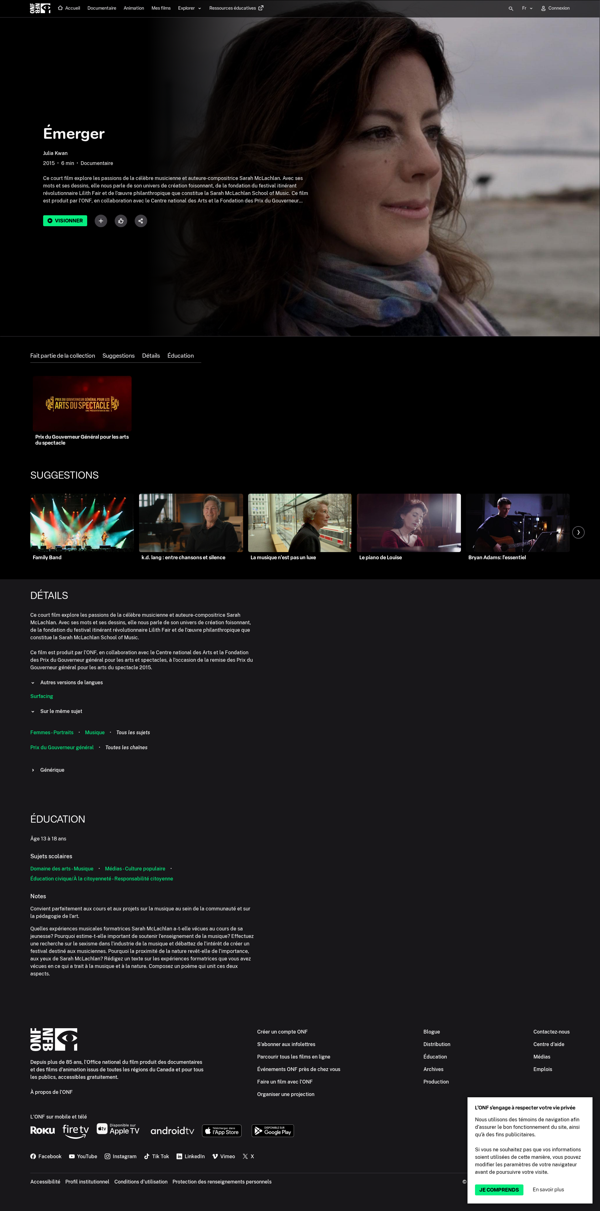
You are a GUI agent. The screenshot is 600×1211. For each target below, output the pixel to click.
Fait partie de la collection (62, 355)
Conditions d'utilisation (141, 1182)
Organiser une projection (285, 1094)
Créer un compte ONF (282, 1032)
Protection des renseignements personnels (222, 1182)
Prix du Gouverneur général (62, 747)
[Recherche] (511, 8)
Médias (541, 1057)
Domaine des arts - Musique (61, 869)
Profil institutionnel (87, 1182)
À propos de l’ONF (51, 1092)
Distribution (436, 1044)
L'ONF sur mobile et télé (58, 1117)
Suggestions (118, 355)
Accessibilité (45, 1182)
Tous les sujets (133, 732)
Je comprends (499, 1190)
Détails (151, 355)
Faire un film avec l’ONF (285, 1082)
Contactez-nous (551, 1032)
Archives (433, 1069)
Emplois (542, 1069)
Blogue (431, 1032)
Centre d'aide (548, 1044)
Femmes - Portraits (51, 732)
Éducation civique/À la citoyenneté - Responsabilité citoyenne (101, 879)
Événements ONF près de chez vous (298, 1069)
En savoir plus (548, 1190)
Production (436, 1082)
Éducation (181, 355)
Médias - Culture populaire (135, 869)
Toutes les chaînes (126, 747)
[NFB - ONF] (40, 8)
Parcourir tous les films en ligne (293, 1057)
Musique (95, 732)
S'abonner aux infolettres (286, 1044)
